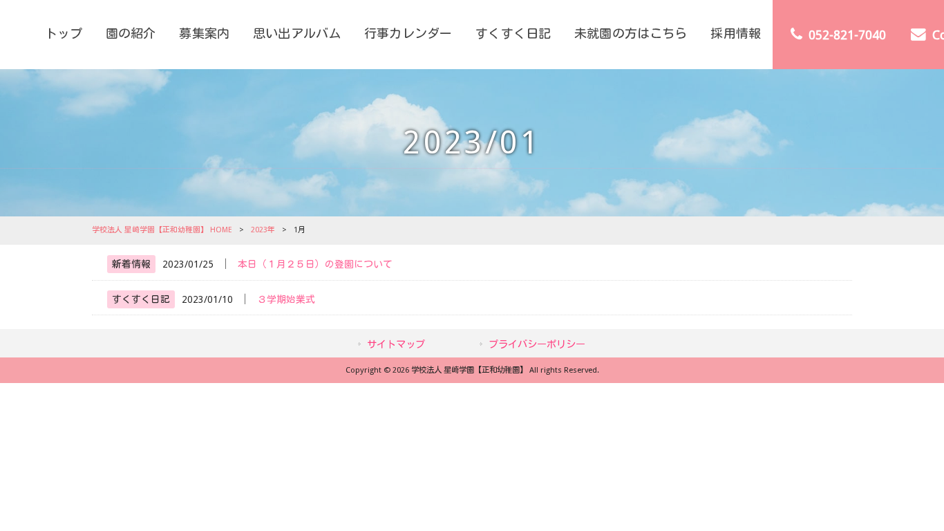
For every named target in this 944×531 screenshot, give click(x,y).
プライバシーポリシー (537, 344)
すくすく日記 (141, 299)
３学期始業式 (286, 299)
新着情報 (131, 264)
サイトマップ (396, 344)
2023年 (263, 229)
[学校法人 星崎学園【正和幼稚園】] (16, 34)
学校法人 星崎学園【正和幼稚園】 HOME (162, 229)
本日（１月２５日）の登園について (315, 264)
